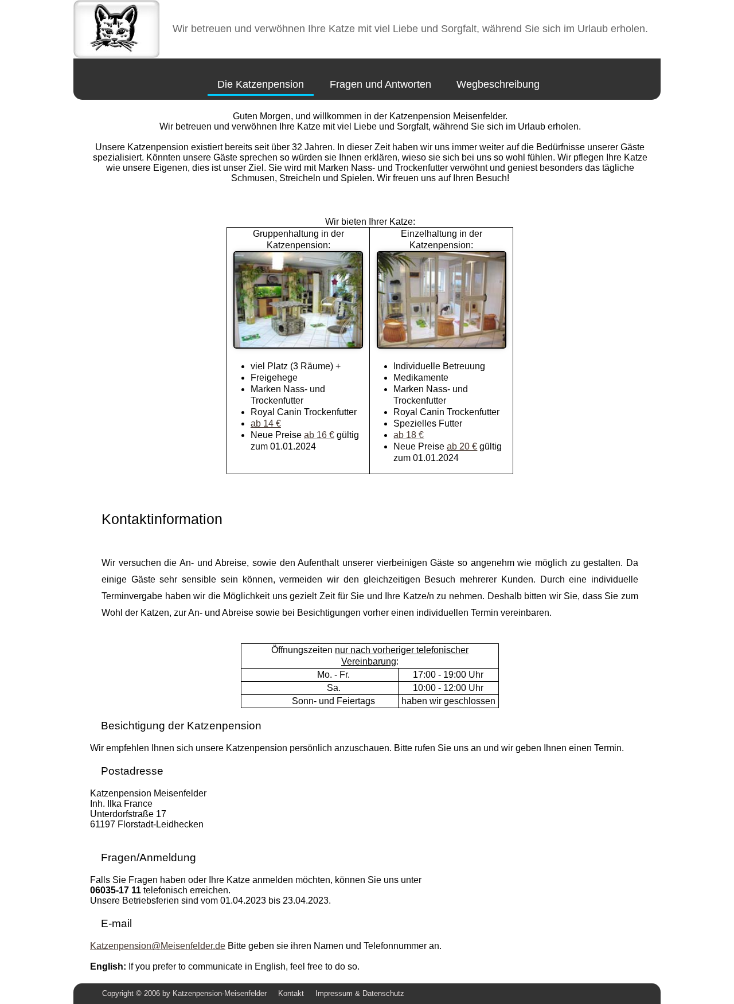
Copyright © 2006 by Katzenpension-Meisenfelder (184, 993)
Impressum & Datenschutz (359, 993)
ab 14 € (266, 423)
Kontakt (291, 993)
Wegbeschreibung (498, 84)
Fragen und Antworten (380, 84)
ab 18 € (408, 435)
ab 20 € (462, 446)
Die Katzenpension (260, 84)
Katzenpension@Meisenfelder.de (157, 946)
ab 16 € (319, 435)
